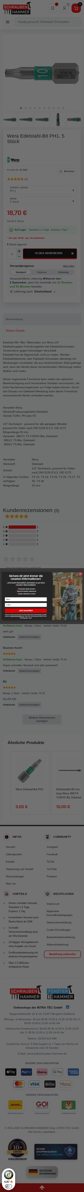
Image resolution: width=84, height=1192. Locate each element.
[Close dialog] (80, 573)
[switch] (8, 1186)
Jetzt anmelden (26, 610)
